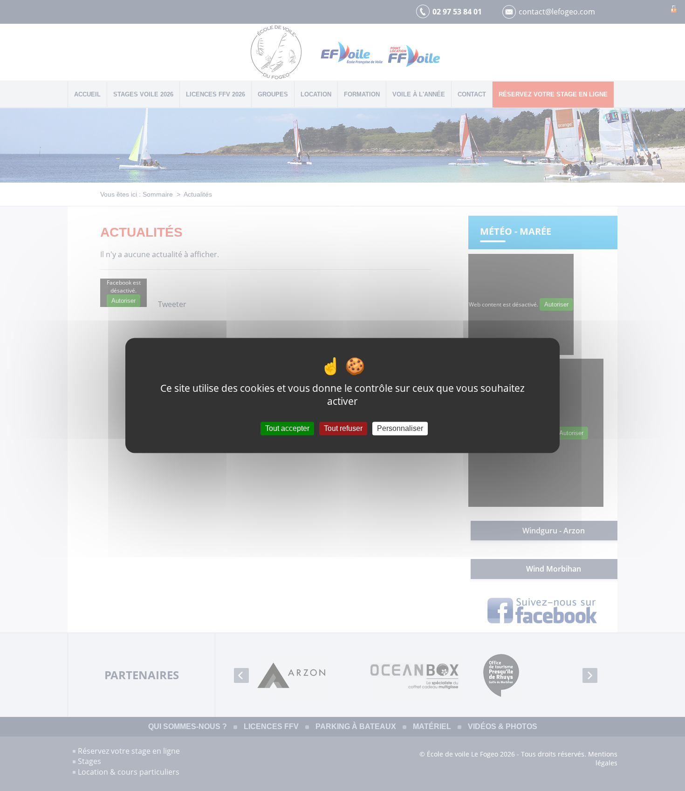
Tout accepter (287, 428)
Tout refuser (343, 428)
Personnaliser (400, 428)
